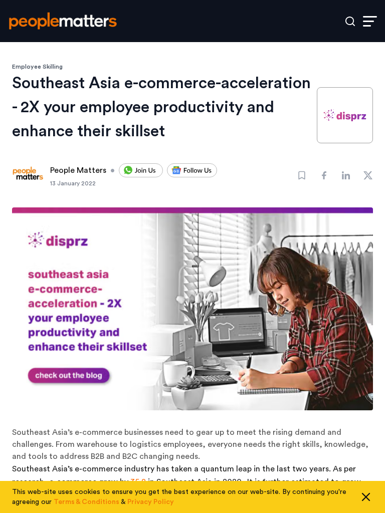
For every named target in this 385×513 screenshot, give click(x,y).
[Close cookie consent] (366, 497)
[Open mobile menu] (370, 21)
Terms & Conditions (86, 501)
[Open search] (350, 21)
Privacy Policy (150, 501)
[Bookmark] (302, 175)
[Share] (324, 175)
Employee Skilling (37, 67)
